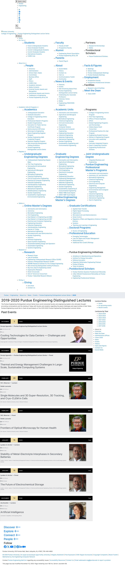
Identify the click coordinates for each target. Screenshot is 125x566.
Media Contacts (34, 87)
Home (21, 38)
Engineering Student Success (98, 135)
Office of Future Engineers (97, 119)
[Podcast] (19, 22)
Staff (30, 79)
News (29, 295)
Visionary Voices (64, 99)
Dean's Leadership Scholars (98, 145)
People (29, 65)
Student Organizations (35, 123)
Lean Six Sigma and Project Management (86, 238)
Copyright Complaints (100, 555)
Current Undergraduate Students (38, 50)
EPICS (91, 121)
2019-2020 (102, 322)
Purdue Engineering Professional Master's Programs (97, 167)
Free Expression (70, 555)
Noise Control (77, 217)
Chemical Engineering (66, 121)
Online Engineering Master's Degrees (66, 198)
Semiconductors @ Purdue (36, 129)
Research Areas (33, 255)
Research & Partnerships (97, 46)
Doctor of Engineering (80, 231)
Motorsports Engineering (36, 131)
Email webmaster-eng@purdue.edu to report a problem (93, 560)
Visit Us (61, 75)
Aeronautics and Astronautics (68, 112)
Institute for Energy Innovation (82, 258)
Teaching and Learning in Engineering (85, 225)
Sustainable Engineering (35, 246)
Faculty (60, 42)
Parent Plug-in (63, 61)
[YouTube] (19, 12)
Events (61, 86)
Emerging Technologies (80, 236)
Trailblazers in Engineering (37, 95)
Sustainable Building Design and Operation (41, 243)
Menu (19, 36)
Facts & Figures (93, 65)
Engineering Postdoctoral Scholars (84, 278)
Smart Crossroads (33, 272)
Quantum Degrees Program (36, 141)
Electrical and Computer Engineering (39, 221)
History (61, 71)
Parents (60, 57)
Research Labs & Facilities (96, 88)
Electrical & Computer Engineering (39, 180)
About (59, 65)
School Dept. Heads (35, 73)
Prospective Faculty (65, 48)
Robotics (30, 237)
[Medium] (19, 20)
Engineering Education (66, 133)
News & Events (64, 81)
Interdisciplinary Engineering (37, 184)
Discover (10, 527)
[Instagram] (19, 10)
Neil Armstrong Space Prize (68, 89)
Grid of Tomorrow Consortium (37, 274)
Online (21, 203)
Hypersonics (77, 213)
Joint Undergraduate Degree (97, 155)
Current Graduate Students (36, 52)
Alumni (59, 50)
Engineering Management (67, 178)
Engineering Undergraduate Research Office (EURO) (44, 259)
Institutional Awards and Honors (39, 93)
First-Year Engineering (96, 117)
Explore (9, 531)
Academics (30, 109)
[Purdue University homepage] (7, 31)
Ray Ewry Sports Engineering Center (39, 268)
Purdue (21, 3)
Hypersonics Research (35, 270)
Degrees (21, 151)
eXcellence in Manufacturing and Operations (87, 256)
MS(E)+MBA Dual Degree (67, 193)
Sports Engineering (95, 200)
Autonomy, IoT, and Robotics (98, 175)
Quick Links (21, 1)
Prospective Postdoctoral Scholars (99, 82)
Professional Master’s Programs (38, 121)
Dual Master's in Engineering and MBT (40, 219)
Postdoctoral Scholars (81, 268)
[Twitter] (19, 16)
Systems (75, 223)
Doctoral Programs (80, 227)
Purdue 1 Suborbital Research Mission (40, 276)
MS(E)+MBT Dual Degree (67, 195)
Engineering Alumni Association (69, 53)
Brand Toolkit (113, 555)
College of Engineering (8, 33)
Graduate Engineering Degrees (67, 155)
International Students (35, 54)
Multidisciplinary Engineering (37, 191)
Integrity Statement (57, 555)
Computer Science (65, 127)
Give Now (31, 285)
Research (22, 250)
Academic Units (64, 109)
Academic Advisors (35, 85)
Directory (32, 69)
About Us (22, 63)
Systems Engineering (34, 248)
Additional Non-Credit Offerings (83, 242)
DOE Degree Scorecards (84, 555)
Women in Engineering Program (99, 137)
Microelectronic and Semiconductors (84, 215)
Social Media (63, 69)
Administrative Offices (102, 335)
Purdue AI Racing (78, 264)
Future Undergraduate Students (38, 46)
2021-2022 (102, 320)
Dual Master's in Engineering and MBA (40, 217)
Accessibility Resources (57, 560)
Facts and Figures (100, 346)
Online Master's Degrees (38, 205)
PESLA (31, 81)
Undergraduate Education (36, 112)
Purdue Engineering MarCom (17, 560)
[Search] (16, 25)
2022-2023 (102, 318)
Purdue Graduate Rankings (96, 75)
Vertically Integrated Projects (98, 143)
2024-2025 (102, 313)
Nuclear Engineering (65, 141)
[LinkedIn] (19, 18)
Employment (91, 77)
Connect (10, 535)
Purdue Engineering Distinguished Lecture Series (33, 33)
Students (29, 42)
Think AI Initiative (78, 266)
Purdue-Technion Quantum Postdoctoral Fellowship (89, 272)
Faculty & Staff (63, 46)
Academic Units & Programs (28, 107)
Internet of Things (33, 229)
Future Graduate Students (36, 48)
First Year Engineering (35, 164)
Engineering (22, 5)
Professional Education (82, 233)
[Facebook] (19, 14)
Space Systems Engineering (36, 241)
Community (62, 79)
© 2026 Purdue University (11, 555)
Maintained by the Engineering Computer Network (19, 557)
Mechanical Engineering (66, 139)
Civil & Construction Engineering (38, 178)
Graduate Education (34, 115)
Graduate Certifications (82, 205)
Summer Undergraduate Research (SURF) (41, 261)
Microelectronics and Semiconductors (40, 233)
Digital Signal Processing (81, 211)
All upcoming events (105, 305)
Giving (21, 280)
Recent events (103, 307)
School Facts (92, 71)
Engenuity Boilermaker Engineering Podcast (87, 262)
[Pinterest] (17, 547)
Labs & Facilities (33, 257)
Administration (33, 71)
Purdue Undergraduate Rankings (98, 73)
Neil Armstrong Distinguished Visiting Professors (43, 265)
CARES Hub (31, 56)
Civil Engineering (64, 170)
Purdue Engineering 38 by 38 (68, 55)
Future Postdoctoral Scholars (98, 56)
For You (21, 40)
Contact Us (62, 73)
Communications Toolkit (67, 77)
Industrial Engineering (66, 135)
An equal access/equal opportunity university (35, 555)
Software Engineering (34, 239)
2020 (74, 295)
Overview (98, 331)
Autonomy (31, 211)
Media (91, 48)
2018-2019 (101, 324)
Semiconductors (78, 240)
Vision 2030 (91, 94)
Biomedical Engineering (66, 119)
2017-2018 (101, 326)
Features (61, 84)
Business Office (34, 77)
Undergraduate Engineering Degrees (36, 155)
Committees (33, 75)
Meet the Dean (92, 90)
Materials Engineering (66, 137)
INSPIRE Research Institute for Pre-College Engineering (45, 263)
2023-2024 (102, 316)
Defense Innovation (79, 260)
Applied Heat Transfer (80, 209)
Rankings (91, 69)
